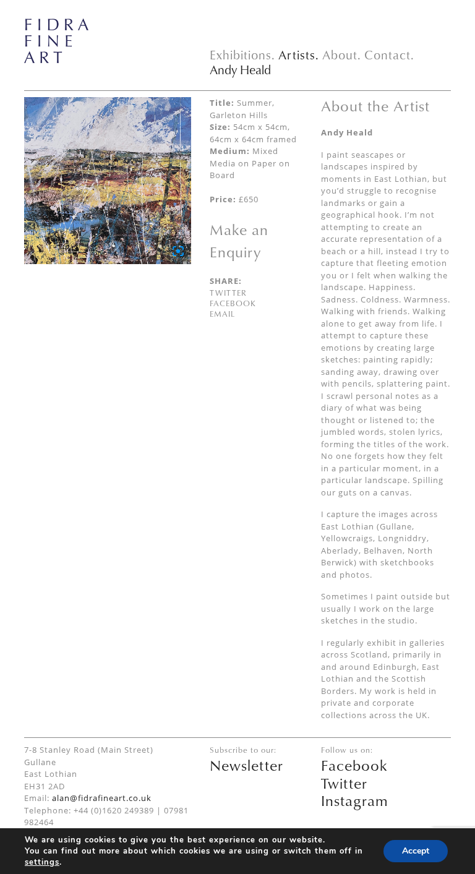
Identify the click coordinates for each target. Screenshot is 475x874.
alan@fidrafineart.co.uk (102, 797)
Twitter (228, 292)
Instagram (354, 800)
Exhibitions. (242, 55)
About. (341, 55)
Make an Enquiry (239, 240)
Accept (415, 851)
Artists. (298, 55)
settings (42, 862)
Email (222, 313)
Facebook (233, 303)
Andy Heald (240, 70)
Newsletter (246, 765)
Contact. (389, 55)
